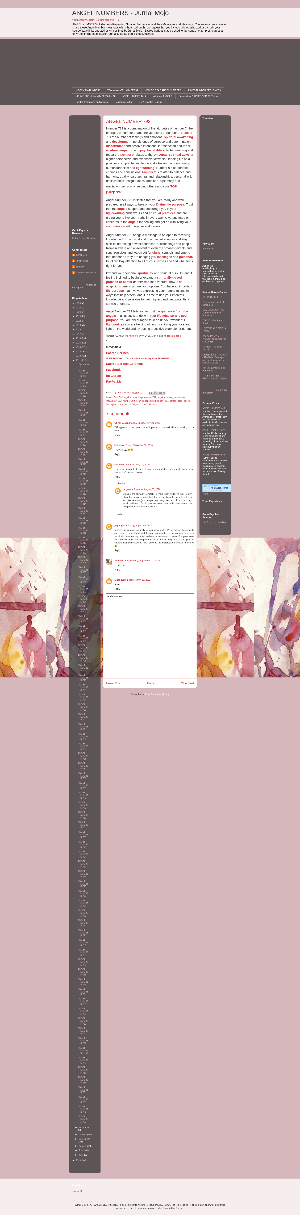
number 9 (133, 335)
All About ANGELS (162, 96)
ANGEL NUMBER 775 (83, 884)
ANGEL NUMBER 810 (83, 540)
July (81, 1150)
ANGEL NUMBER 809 (83, 550)
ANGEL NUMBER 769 (83, 942)
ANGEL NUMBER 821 (83, 432)
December (84, 364)
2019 (78, 325)
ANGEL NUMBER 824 (83, 403)
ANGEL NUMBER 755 (83, 1080)
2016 (78, 338)
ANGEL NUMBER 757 (83, 1060)
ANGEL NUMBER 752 (83, 1109)
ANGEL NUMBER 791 (83, 727)
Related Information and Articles (92, 102)
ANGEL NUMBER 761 (83, 1021)
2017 (78, 334)
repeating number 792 (156, 401)
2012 (78, 356)
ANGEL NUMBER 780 (83, 835)
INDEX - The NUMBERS (88, 90)
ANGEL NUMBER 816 (83, 481)
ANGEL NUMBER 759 (83, 1041)
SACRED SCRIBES (212, 297)
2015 (78, 342)
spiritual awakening (178, 137)
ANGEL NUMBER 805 (83, 589)
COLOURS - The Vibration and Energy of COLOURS (214, 339)
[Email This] (150, 393)
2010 (78, 1160)
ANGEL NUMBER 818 (83, 462)
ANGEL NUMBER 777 (83, 864)
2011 (78, 360)
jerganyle (128, 489)
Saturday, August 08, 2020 (147, 489)
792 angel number (128, 397)
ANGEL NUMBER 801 (83, 628)
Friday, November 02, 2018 (139, 445)
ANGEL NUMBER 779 (83, 844)
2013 (78, 351)
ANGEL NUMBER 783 (83, 805)
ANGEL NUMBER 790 (83, 736)
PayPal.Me (208, 248)
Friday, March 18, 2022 (138, 580)
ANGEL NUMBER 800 (83, 638)
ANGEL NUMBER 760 (83, 1031)
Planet (219, 488)
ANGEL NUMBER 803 (83, 609)
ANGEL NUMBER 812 (83, 521)
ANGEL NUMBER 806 (83, 580)
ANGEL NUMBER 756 (83, 1070)
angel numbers (164, 397)
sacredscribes (175, 401)
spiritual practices (162, 213)
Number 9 (127, 154)
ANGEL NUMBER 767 (83, 962)
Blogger (179, 1208)
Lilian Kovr (120, 580)
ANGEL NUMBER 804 (83, 599)
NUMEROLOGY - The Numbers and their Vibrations (213, 313)
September (84, 1139)
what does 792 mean (146, 404)
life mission (165, 315)
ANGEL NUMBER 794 (83, 697)
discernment (115, 146)
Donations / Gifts (123, 102)
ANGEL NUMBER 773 (83, 903)
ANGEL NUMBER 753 (83, 1100)
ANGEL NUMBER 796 (83, 678)
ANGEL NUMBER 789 (83, 746)
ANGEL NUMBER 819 (83, 452)
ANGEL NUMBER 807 (83, 570)
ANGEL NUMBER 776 (83, 874)
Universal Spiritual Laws (171, 154)
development (121, 141)
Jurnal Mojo (81, 255)
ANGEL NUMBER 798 (83, 658)
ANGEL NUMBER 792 (83, 717)
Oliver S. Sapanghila (125, 423)
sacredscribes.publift (86, 272)
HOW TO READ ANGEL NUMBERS (163, 90)
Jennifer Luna (121, 560)
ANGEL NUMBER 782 (83, 815)
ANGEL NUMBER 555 (213, 454)
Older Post (187, 683)
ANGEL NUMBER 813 (83, 511)
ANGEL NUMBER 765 (83, 982)
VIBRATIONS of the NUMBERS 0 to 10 (95, 96)
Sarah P (80, 266)
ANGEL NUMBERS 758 (83, 1050)
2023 (78, 316)
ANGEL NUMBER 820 (83, 442)
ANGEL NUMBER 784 (83, 795)
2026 (78, 303)
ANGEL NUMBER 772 (83, 913)
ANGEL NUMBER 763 (83, 1001)
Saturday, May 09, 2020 (137, 464)
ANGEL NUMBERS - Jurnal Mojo (120, 12)
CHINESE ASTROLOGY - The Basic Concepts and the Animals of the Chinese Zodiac (214, 358)
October (83, 1134)
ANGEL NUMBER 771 (83, 923)
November (84, 1127)
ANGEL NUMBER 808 (83, 560)
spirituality (145, 273)
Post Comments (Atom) (157, 694)
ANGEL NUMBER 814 (83, 501)
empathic (126, 150)
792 (116, 397)
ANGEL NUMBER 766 (83, 972)
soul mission (115, 226)
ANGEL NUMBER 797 (83, 668)
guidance (186, 257)
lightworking (145, 168)
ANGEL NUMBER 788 (83, 756)
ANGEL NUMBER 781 (83, 825)
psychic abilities (152, 150)
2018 (78, 329)
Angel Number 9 (172, 335)
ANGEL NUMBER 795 (83, 687)
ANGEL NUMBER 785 (83, 786)
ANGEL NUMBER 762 (83, 1011)
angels (122, 209)
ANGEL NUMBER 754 (83, 1090)
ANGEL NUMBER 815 (83, 491)
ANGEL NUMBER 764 (83, 992)
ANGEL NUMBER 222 (213, 430)
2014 (78, 347)
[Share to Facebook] (160, 393)
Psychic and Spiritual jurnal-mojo (213, 303)
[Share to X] (157, 393)
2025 (78, 307)
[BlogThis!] (154, 393)
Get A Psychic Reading (150, 102)
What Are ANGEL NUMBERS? (122, 90)
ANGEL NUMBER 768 (83, 952)
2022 (78, 321)
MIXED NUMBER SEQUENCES (204, 90)
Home (151, 683)
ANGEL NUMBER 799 (83, 648)
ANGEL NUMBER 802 (83, 619)
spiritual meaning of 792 (123, 404)
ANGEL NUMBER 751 (83, 1119)
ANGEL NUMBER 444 (213, 408)
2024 (78, 312)
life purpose (115, 290)
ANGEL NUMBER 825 (83, 393)
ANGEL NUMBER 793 (83, 707)
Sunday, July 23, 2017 (149, 423)
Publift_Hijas (82, 260)
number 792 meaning (133, 401)
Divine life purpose (170, 204)
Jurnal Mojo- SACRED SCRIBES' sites (198, 96)
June (81, 1155)
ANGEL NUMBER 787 (83, 766)
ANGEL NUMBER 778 (83, 854)
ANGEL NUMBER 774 (83, 894)
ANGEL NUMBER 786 (83, 776)
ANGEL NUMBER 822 (83, 422)
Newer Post (113, 683)
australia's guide (217, 490)
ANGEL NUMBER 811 (83, 530)
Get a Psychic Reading (83, 238)
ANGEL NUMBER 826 (83, 383)
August (82, 1146)
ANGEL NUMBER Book (134, 96)
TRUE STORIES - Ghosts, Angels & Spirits (214, 377)
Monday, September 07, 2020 (145, 560)
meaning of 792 (114, 401)
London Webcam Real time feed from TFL (98, 20)
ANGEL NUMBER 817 (83, 472)
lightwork (113, 324)
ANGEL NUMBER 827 (83, 373)
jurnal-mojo (179, 397)
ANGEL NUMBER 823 (83, 413)
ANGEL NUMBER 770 (83, 933)
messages (164, 257)
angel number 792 (147, 397)
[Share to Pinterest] (163, 393)
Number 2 (149, 172)
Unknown (119, 445)
